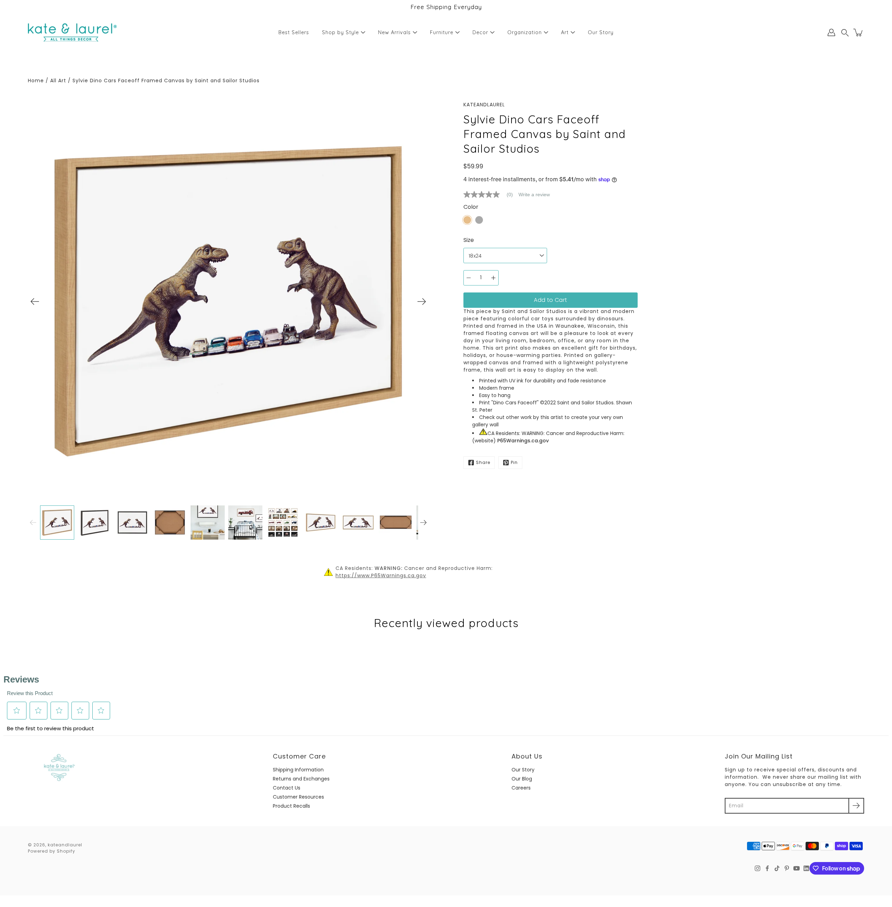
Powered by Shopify (51, 851)
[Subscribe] (856, 806)
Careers (521, 787)
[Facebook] (767, 868)
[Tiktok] (777, 868)
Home (36, 80)
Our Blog (522, 778)
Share (483, 462)
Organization (524, 32)
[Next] (422, 301)
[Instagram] (757, 868)
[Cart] (858, 32)
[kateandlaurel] (72, 32)
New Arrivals (394, 32)
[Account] (831, 32)
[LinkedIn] (806, 868)
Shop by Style (340, 32)
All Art (58, 80)
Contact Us (286, 787)
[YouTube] (796, 868)
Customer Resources (298, 796)
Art (565, 32)
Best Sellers (293, 32)
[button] (845, 32)
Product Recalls (291, 805)
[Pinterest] (787, 868)
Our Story (601, 32)
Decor (480, 32)
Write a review (534, 194)
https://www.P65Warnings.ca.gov (381, 575)
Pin (514, 462)
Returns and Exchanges (301, 778)
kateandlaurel (65, 845)
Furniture (441, 32)
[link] (490, 194)
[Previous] (35, 301)
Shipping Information (298, 769)
